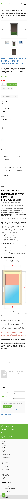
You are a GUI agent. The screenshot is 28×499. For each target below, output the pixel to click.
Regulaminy (5, 462)
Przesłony (6, 10)
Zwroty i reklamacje (7, 465)
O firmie (4, 443)
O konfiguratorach (6, 454)
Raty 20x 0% (5, 466)
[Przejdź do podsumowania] (21, 4)
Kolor (2, 116)
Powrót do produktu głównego (9, 96)
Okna (3, 450)
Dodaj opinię (7, 406)
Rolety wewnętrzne (17, 10)
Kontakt (4, 445)
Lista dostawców (6, 467)
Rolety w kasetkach (19, 12)
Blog (3, 453)
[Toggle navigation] (25, 4)
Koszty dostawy (6, 469)
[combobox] (4, 103)
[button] (2, 29)
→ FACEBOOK (5, 475)
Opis (20, 140)
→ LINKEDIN (5, 480)
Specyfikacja (11, 140)
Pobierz (17, 376)
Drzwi (3, 451)
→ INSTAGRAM (5, 474)
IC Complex (8, 497)
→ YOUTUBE (5, 478)
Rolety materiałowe (6, 12)
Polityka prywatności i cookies (9, 463)
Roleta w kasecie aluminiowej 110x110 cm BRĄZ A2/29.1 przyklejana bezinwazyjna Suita (13, 15)
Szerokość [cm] (5, 108)
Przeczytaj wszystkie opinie (10, 409)
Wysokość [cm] (4, 101)
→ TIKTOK (4, 477)
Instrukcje (4, 455)
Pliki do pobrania (6, 457)
